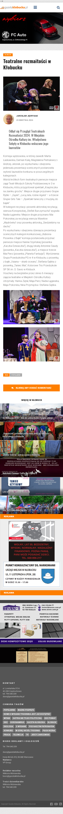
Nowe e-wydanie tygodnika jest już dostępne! (27, 714)
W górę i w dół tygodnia (28, 731)
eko (5, 722)
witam (7, 718)
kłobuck (52, 722)
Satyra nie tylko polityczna (27, 718)
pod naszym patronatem (41, 726)
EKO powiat (50, 718)
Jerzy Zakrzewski (40, 735)
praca (7, 735)
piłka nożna (49, 731)
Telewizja (18, 735)
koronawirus (17, 722)
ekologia (8, 726)
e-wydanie (21, 726)
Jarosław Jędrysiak (27, 116)
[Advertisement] (33, 368)
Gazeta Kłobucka (36, 722)
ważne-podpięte (26, 710)
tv (27, 735)
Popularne (15, 375)
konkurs (8, 731)
